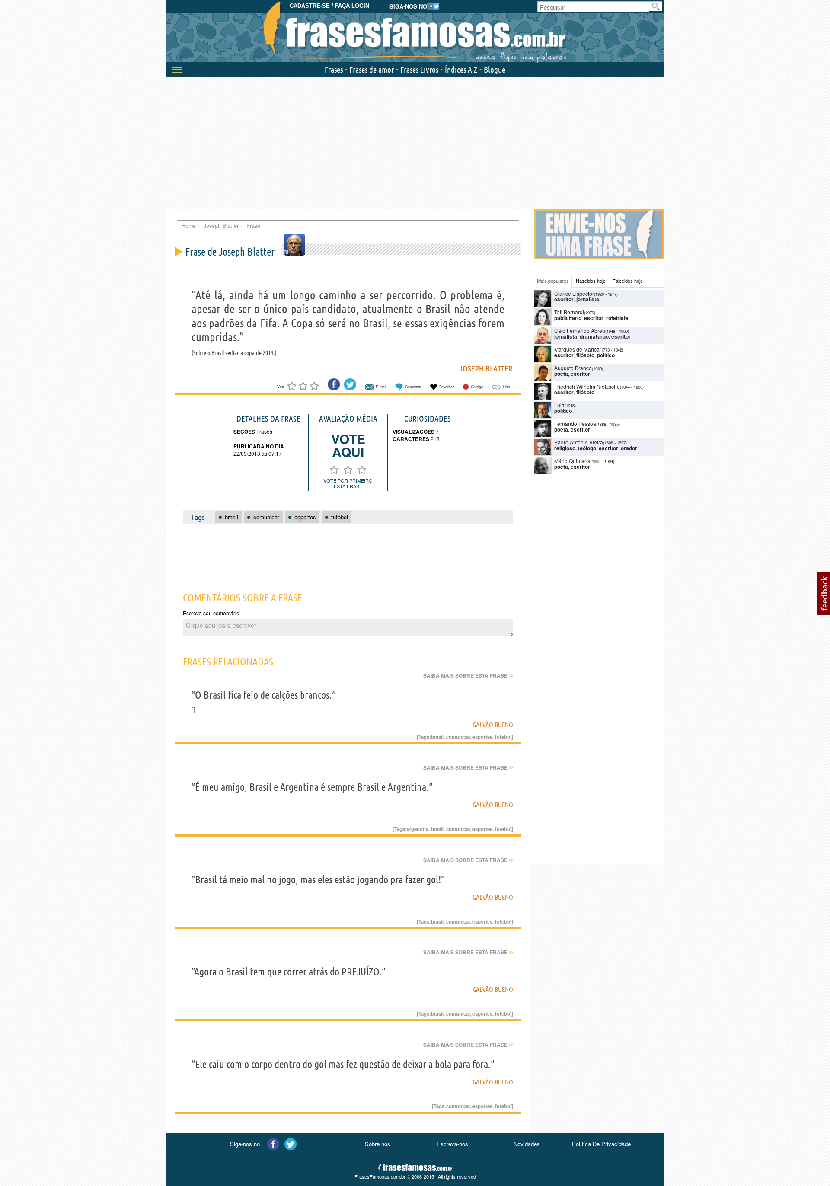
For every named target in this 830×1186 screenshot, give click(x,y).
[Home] (415, 32)
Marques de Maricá (577, 349)
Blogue (494, 69)
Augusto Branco (573, 367)
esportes (482, 736)
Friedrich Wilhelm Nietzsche (587, 386)
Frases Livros (419, 69)
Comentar (413, 387)
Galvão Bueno (492, 725)
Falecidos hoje (628, 280)
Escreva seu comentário (211, 613)
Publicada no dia (258, 446)
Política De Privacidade (601, 1144)
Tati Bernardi (569, 312)
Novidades (527, 1144)
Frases (334, 69)
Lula (559, 405)
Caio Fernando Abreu (579, 330)
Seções (244, 431)
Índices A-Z (461, 69)
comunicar (458, 736)
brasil (437, 736)
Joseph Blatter (486, 368)
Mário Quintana (572, 460)
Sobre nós (377, 1144)
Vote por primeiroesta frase (348, 483)
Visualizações (413, 431)
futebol (503, 736)
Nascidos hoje (591, 280)
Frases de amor (371, 69)
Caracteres (411, 439)
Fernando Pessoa (575, 423)
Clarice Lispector (574, 293)
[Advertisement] (415, 142)
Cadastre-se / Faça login (329, 6)
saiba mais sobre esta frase (468, 675)
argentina (417, 828)
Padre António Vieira (578, 442)
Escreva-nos (452, 1144)
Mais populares (553, 280)
